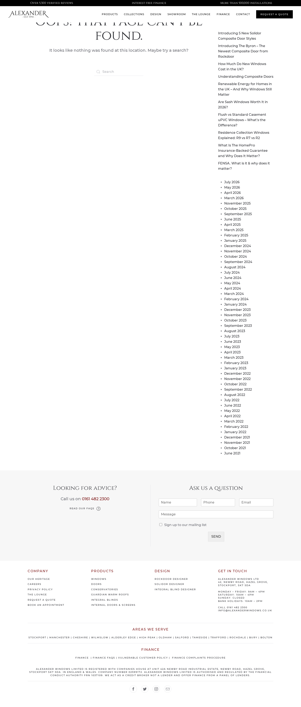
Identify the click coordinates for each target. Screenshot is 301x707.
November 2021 (237, 443)
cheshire (80, 637)
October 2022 (235, 384)
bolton (266, 637)
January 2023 (235, 368)
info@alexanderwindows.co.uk (245, 610)
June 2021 (232, 453)
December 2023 (237, 310)
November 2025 (237, 203)
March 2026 (234, 198)
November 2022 (237, 379)
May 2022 (232, 411)
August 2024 (235, 267)
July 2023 (231, 336)
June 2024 (232, 278)
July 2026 (232, 182)
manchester (59, 637)
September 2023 (238, 326)
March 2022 (233, 421)
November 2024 (237, 251)
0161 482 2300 (95, 498)
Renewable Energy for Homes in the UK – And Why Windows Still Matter (245, 89)
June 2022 (232, 405)
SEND (216, 536)
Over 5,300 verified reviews (51, 3)
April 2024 (232, 288)
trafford (218, 637)
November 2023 (237, 315)
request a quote (274, 14)
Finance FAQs (104, 657)
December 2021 (237, 437)
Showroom (176, 14)
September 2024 (238, 262)
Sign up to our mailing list (185, 525)
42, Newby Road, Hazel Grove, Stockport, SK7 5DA (243, 584)
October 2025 (235, 209)
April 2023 (232, 352)
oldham (165, 637)
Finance (223, 14)
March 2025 (233, 230)
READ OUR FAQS (82, 508)
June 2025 (232, 219)
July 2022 (231, 400)
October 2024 (235, 257)
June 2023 (232, 342)
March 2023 (233, 358)
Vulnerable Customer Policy (143, 657)
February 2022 (236, 427)
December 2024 (237, 246)
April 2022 (232, 416)
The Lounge (201, 14)
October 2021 (235, 448)
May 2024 (232, 283)
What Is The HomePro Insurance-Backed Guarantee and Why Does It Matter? (243, 150)
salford (182, 637)
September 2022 (238, 389)
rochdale (238, 637)
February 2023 (236, 363)
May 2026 (232, 187)
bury (253, 637)
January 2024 (235, 304)
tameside (199, 637)
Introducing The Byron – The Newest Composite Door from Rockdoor (243, 51)
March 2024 (234, 294)
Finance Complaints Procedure (199, 657)
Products (110, 14)
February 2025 (236, 235)
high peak (147, 637)
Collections (134, 14)
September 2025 (238, 214)
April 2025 (232, 225)
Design (155, 14)
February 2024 (236, 299)
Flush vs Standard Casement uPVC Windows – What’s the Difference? (242, 120)
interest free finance (149, 3)
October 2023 (235, 320)
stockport (37, 637)
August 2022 (234, 395)
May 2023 (232, 347)
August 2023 (234, 331)
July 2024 (232, 272)
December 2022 (237, 373)
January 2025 (235, 241)
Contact (243, 14)
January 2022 (235, 432)
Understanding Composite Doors (245, 77)
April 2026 (232, 193)
